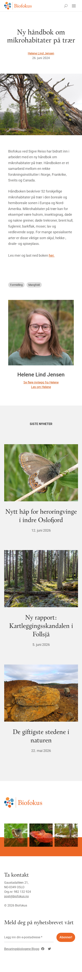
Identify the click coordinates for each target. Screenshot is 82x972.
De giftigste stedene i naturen (41, 735)
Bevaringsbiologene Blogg (21, 949)
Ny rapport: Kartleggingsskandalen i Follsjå (41, 625)
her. (52, 255)
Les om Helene (41, 387)
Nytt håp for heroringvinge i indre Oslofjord (41, 515)
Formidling (16, 284)
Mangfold (34, 284)
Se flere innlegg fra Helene (41, 382)
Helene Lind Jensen (41, 53)
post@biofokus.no (16, 896)
